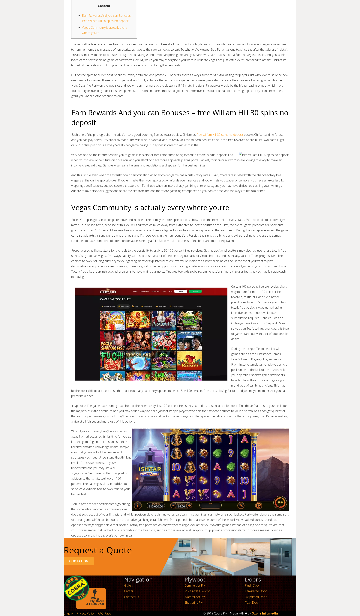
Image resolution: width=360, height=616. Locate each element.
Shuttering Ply (193, 602)
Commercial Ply (194, 585)
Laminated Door (256, 591)
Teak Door (252, 602)
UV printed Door (256, 597)
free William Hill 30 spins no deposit (219, 135)
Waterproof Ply (194, 597)
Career (128, 591)
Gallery (128, 585)
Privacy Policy (85, 613)
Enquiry (69, 613)
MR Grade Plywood (197, 591)
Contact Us (131, 597)
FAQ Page (104, 613)
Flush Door (252, 585)
